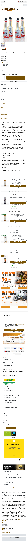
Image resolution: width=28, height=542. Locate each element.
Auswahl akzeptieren (14, 537)
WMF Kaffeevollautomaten (19, 497)
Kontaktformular (8, 365)
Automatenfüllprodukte (14, 494)
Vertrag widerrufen (11, 427)
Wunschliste (4, 84)
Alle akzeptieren (14, 535)
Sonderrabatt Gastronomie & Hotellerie (11, 395)
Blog (4, 418)
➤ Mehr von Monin (4, 62)
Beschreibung (4, 99)
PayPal (5, 529)
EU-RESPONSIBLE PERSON (6, 110)
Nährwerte (3, 107)
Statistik (5, 524)
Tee (2, 495)
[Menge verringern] (4, 79)
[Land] (19, 2)
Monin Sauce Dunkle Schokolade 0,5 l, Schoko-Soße (17, 198)
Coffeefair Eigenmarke (7, 424)
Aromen (5, 495)
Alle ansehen (14, 232)
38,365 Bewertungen (14, 457)
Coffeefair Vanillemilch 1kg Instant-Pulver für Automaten (18, 180)
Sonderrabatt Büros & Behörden (9, 397)
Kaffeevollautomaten (10, 497)
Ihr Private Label (6, 405)
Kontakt (19, 427)
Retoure (5, 417)
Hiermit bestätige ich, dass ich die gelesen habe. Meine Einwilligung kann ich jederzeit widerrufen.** (14, 325)
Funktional (6, 531)
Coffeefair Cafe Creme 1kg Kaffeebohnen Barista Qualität (18, 236)
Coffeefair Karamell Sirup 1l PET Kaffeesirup (18, 256)
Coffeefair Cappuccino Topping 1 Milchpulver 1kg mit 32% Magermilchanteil (18, 215)
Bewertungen (4, 118)
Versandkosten (10, 72)
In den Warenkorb (16, 77)
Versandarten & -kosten (8, 390)
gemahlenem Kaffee (16, 492)
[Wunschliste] (21, 2)
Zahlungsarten (6, 388)
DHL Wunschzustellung (8, 528)
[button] (14, 82)
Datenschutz (6, 411)
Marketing (6, 525)
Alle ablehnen (14, 540)
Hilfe (4, 393)
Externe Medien (7, 527)
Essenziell (6, 522)
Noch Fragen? (4, 114)
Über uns (5, 420)
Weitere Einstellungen (6, 532)
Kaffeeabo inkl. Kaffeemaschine (9, 398)
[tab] (14, 100)
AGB (4, 413)
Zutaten (3, 103)
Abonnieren (14, 329)
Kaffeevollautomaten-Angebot (9, 400)
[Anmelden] (2, 2)
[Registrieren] (4, 2)
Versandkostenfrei (9, 479)
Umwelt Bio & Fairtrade (8, 404)
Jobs (4, 422)
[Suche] (25, 5)
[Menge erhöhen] (4, 77)
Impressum (5, 415)
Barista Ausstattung (7, 402)
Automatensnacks (22, 494)
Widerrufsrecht (6, 392)
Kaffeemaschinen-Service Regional (10, 407)
